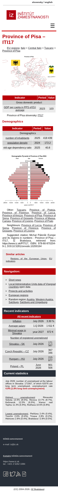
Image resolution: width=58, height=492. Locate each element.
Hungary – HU (17, 359)
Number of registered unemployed (29, 338)
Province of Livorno (22, 221)
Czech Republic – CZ (17, 351)
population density (17, 143)
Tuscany (49, 48)
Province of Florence (15, 212)
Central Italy (34, 48)
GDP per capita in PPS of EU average (20, 108)
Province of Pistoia (42, 210)
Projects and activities (21, 291)
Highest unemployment (20, 397)
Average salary (17, 326)
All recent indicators (29, 316)
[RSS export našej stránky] (19, 474)
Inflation (17, 321)
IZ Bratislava (38, 489)
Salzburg (14, 302)
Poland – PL (17, 366)
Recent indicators (16, 311)
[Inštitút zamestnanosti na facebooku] (6, 474)
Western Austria (44, 299)
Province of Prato (43, 221)
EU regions (13, 48)
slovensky (37, 2)
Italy (23, 48)
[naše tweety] (13, 474)
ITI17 (40, 115)
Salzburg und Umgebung (33, 302)
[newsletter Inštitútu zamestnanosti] (25, 474)
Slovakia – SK (17, 344)
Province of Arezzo (12, 215)
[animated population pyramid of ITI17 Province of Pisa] (29, 205)
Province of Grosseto (21, 218)
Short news (15, 280)
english (49, 2)
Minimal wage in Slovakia (17, 332)
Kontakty (7, 456)
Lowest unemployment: (16, 413)
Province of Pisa (11, 51)
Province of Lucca (43, 212)
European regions (18, 295)
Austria (30, 299)
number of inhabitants (17, 138)
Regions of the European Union (29, 258)
